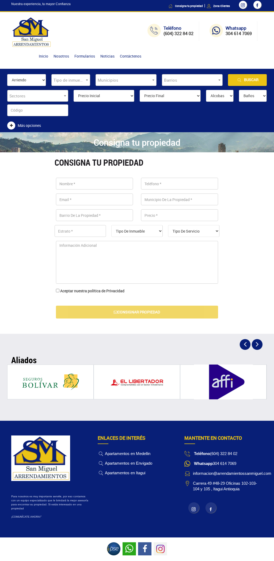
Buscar (251, 79)
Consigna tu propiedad (189, 6)
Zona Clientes (221, 6)
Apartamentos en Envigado (128, 463)
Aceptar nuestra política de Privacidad (92, 290)
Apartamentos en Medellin (127, 453)
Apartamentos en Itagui (124, 473)
